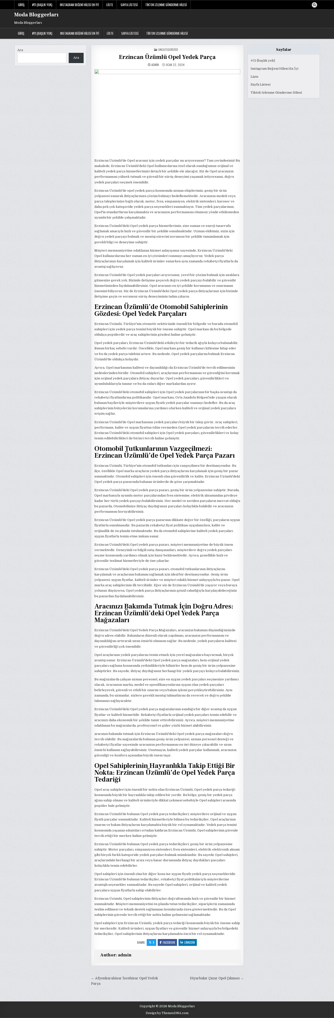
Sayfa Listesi (129, 4)
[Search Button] (314, 5)
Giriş (21, 4)
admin (155, 64)
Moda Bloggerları (36, 14)
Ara (20, 50)
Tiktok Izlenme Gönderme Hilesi (166, 4)
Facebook (169, 942)
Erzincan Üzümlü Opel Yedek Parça (167, 57)
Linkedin (189, 942)
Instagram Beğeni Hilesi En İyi (79, 4)
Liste (109, 4)
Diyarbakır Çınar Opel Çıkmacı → (217, 978)
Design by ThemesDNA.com (167, 1013)
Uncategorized (168, 49)
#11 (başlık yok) (42, 4)
